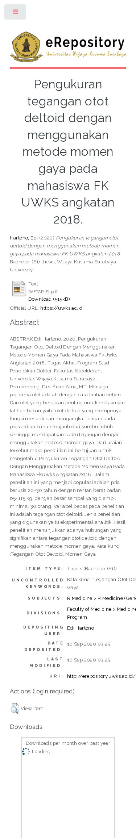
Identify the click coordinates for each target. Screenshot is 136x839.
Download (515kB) (49, 299)
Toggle (16, 13)
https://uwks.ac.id (61, 308)
